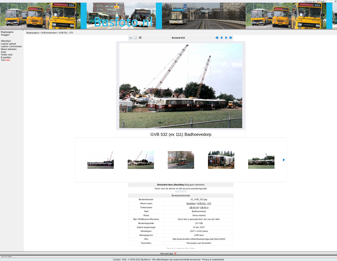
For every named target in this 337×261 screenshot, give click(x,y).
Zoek (3, 52)
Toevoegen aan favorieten (198, 243)
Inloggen (5, 34)
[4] (183, 191)
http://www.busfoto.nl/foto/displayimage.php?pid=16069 (199, 239)
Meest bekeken (8, 49)
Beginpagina (7, 32)
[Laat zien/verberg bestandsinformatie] (135, 38)
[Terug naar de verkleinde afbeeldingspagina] (130, 38)
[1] (176, 191)
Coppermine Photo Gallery (185, 248)
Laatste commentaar (11, 46)
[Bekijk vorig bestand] (221, 38)
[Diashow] (140, 38)
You (5, 60)
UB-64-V (204, 207)
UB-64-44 (194, 207)
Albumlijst (6, 41)
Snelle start (6, 54)
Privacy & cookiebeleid (213, 259)
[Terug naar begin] (216, 38)
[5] (185, 191)
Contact (116, 259)
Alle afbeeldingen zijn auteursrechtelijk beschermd (176, 259)
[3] (181, 191)
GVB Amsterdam (49, 33)
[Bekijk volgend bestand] (226, 38)
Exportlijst (6, 57)
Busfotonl (191, 203)
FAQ (124, 259)
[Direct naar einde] (231, 38)
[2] (178, 191)
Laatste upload (8, 43)
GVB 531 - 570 (66, 33)
